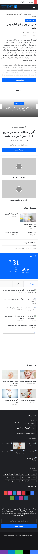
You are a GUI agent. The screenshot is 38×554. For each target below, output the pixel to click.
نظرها (6, 284)
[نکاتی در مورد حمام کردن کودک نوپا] (10, 374)
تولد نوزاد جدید (32, 232)
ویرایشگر (33, 32)
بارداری (33, 474)
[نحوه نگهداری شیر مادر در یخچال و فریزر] (28, 217)
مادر (28, 481)
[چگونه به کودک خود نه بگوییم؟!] (19, 453)
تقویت (12, 474)
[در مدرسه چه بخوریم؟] (31, 446)
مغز (18, 481)
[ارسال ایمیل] (30, 32)
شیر (18, 477)
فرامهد (9, 477)
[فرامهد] (9, 6)
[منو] (34, 7)
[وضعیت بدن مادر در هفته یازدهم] (30, 310)
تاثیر (22, 474)
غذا (14, 477)
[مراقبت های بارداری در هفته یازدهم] (30, 301)
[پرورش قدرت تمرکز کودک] (28, 393)
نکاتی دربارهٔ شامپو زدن (11, 214)
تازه (18, 284)
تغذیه (17, 474)
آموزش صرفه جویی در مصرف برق (13, 290)
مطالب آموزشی (27, 14)
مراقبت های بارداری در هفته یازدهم (14, 299)
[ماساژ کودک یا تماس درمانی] (28, 374)
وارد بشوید (17, 248)
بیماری (27, 474)
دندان (28, 477)
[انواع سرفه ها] (31, 453)
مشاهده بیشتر (19, 80)
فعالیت (33, 481)
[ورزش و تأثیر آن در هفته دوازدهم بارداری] (30, 319)
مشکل (22, 481)
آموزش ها (19, 14)
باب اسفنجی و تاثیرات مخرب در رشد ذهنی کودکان (21, 325)
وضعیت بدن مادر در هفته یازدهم (15, 307)
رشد (23, 477)
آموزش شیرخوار (30, 20)
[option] (19, 106)
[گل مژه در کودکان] (7, 446)
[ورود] (32, 7)
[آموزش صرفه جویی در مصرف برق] (30, 293)
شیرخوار (13, 14)
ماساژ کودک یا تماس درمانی (28, 381)
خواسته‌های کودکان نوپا (11, 232)
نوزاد (13, 481)
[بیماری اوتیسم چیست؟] (31, 460)
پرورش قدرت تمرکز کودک (26, 2)
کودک (7, 481)
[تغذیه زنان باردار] (7, 453)
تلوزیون (6, 474)
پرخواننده (31, 284)
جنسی (33, 477)
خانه (33, 14)
